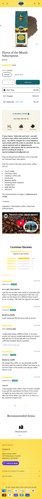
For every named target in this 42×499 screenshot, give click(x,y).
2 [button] (18, 406)
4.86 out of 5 (26, 251)
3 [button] (21, 406)
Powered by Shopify (30, 487)
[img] (7, 281)
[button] (7, 65)
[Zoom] (37, 44)
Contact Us (6, 449)
